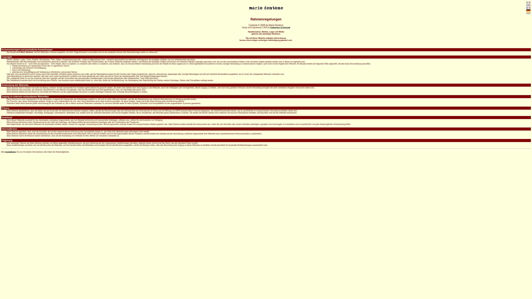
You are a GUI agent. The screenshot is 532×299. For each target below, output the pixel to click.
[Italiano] (528, 3)
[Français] (528, 8)
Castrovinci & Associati (280, 27)
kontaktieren (10, 152)
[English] (528, 5)
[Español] (528, 13)
